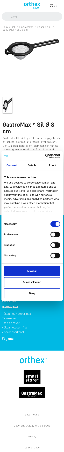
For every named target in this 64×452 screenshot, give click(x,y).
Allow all (32, 271)
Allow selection (32, 282)
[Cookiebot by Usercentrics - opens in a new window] (45, 156)
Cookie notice (32, 447)
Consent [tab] (11, 165)
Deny (32, 293)
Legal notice (32, 414)
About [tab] (52, 165)
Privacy (32, 436)
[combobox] (32, 17)
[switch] (55, 234)
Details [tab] (32, 165)
